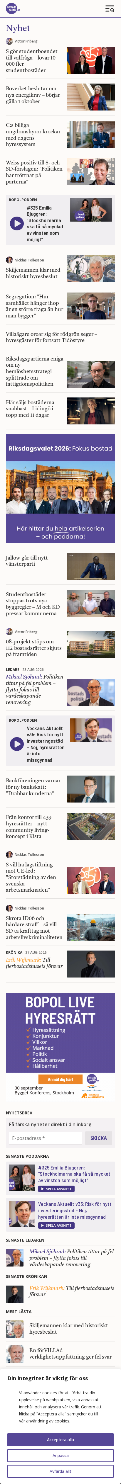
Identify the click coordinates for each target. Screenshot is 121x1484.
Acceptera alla (60, 1439)
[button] (56, 1189)
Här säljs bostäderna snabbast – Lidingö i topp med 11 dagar (30, 409)
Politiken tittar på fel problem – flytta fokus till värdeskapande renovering (34, 689)
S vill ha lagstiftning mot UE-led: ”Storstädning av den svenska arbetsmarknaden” (31, 877)
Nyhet (18, 28)
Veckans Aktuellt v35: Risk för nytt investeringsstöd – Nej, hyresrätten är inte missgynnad (75, 1210)
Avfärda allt (60, 1471)
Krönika (14, 952)
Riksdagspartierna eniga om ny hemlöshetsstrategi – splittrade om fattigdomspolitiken (34, 371)
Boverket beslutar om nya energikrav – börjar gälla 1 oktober (33, 95)
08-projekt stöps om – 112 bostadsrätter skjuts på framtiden (34, 648)
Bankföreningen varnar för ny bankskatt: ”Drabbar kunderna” (33, 787)
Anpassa (61, 1455)
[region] (60, 1426)
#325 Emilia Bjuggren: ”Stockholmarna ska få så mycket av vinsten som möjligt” (74, 1173)
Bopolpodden (23, 199)
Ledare (12, 669)
